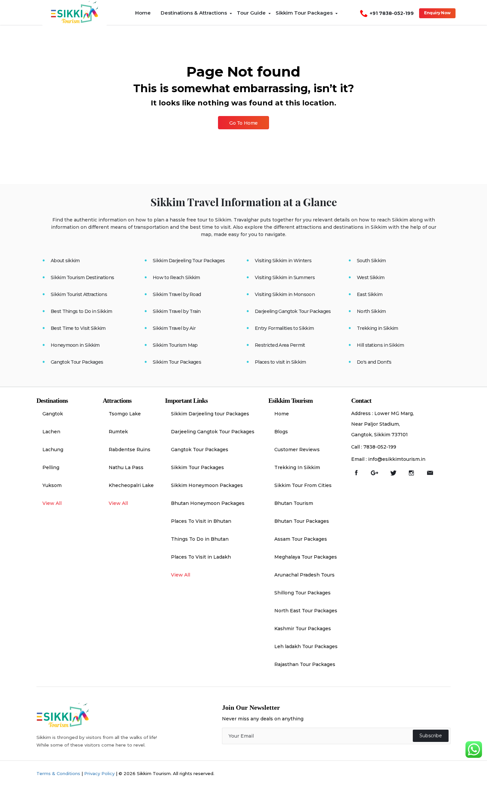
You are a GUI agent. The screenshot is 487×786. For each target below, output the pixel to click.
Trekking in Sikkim (377, 328)
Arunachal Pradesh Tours (304, 575)
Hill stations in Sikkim (380, 345)
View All (52, 503)
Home (281, 414)
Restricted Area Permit (280, 345)
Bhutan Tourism (293, 503)
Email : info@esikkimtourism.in (388, 459)
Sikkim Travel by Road (177, 294)
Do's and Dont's (374, 362)
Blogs (281, 432)
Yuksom (52, 485)
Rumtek (118, 432)
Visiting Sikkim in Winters (283, 261)
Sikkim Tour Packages (177, 362)
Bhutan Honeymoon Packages (207, 503)
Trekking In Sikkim (297, 467)
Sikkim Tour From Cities (303, 485)
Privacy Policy (99, 773)
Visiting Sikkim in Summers (285, 277)
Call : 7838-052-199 (373, 447)
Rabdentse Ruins (129, 450)
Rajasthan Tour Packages (304, 664)
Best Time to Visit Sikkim (78, 328)
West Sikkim (370, 277)
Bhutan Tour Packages (301, 521)
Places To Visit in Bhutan (201, 521)
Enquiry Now (437, 12)
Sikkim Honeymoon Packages (207, 485)
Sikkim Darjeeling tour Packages (210, 414)
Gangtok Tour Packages (77, 362)
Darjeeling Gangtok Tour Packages (293, 311)
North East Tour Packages (305, 611)
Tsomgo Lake (125, 414)
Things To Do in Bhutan (200, 539)
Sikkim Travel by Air (174, 328)
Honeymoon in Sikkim (75, 345)
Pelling (50, 467)
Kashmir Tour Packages (302, 629)
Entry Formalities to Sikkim (284, 328)
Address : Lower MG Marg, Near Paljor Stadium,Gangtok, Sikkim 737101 (382, 424)
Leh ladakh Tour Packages (306, 646)
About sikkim (65, 261)
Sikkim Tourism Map (175, 345)
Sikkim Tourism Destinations (82, 277)
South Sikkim (371, 261)
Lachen (51, 432)
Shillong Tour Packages (302, 593)
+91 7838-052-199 (391, 13)
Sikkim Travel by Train (177, 311)
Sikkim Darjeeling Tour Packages (189, 261)
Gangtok (52, 414)
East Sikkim (369, 294)
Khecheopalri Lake (131, 485)
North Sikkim (371, 311)
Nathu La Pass (126, 467)
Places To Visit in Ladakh (201, 557)
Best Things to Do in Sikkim (81, 311)
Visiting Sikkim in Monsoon (285, 294)
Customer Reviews (297, 450)
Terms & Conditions (58, 773)
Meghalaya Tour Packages (305, 557)
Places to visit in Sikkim (280, 362)
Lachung (52, 450)
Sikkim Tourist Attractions (79, 294)
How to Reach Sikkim (176, 277)
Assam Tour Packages (300, 539)
